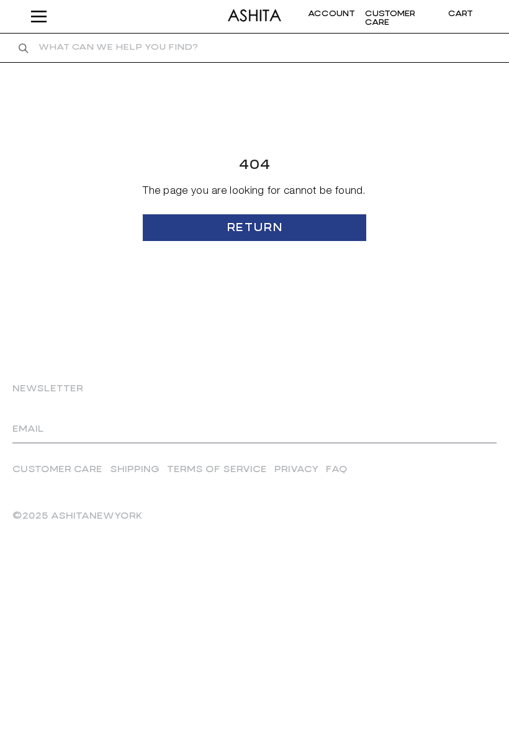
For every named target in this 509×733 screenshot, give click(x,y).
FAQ (337, 469)
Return (254, 228)
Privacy (296, 469)
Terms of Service (217, 469)
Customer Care (57, 469)
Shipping (135, 469)
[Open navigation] (42, 16)
